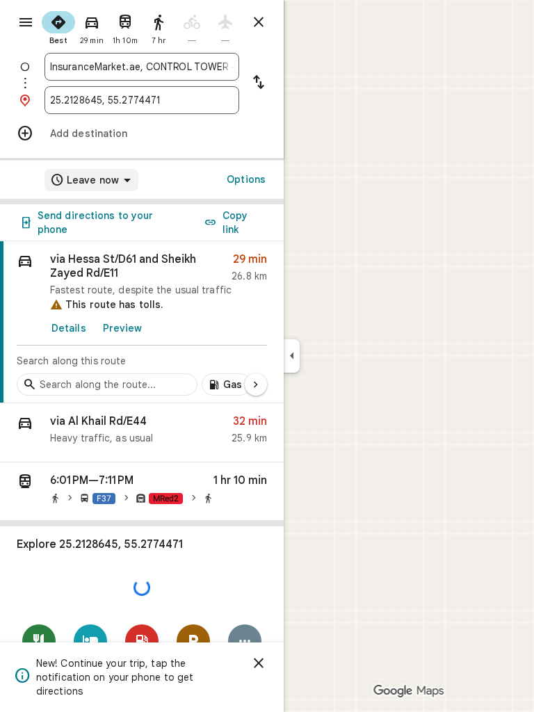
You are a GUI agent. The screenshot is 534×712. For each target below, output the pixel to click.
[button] (142, 432)
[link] (142, 322)
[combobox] (142, 67)
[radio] (58, 26)
